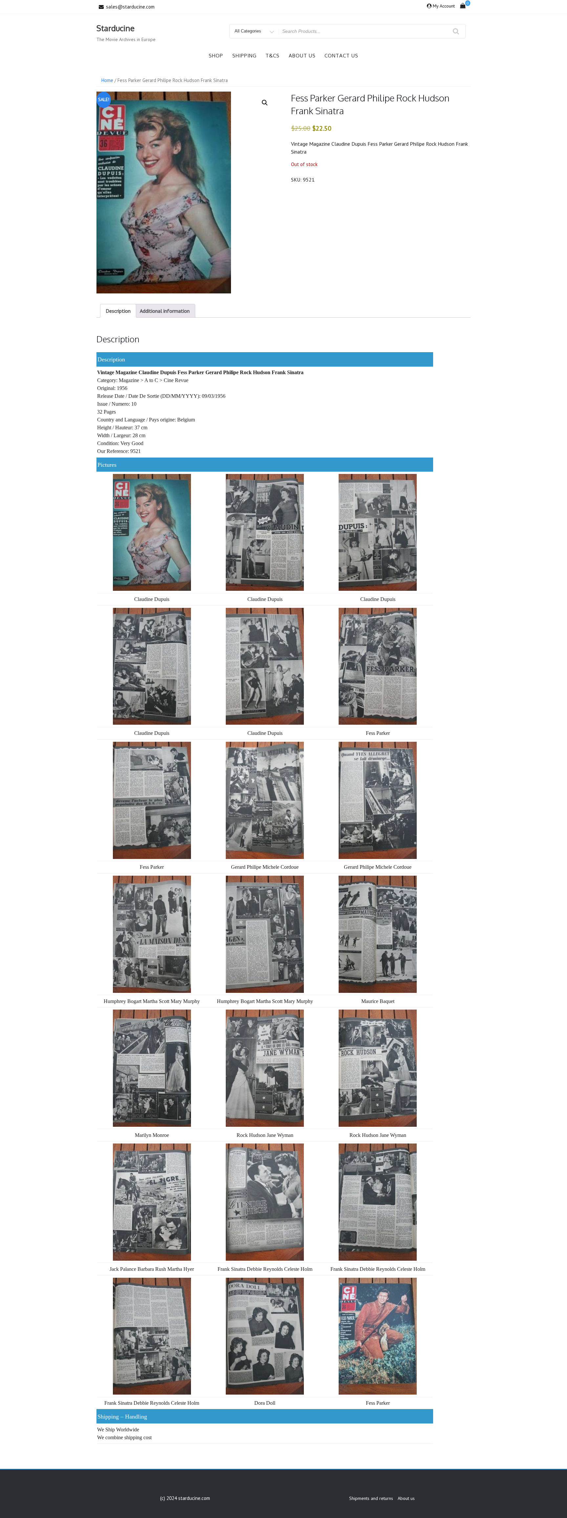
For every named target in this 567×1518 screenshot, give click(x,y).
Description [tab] (118, 311)
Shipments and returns (371, 1498)
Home (107, 80)
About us (302, 56)
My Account (444, 6)
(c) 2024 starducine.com (185, 1498)
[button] (265, 103)
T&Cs (272, 56)
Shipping (244, 56)
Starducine (115, 28)
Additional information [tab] (165, 311)
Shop (216, 56)
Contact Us (341, 56)
